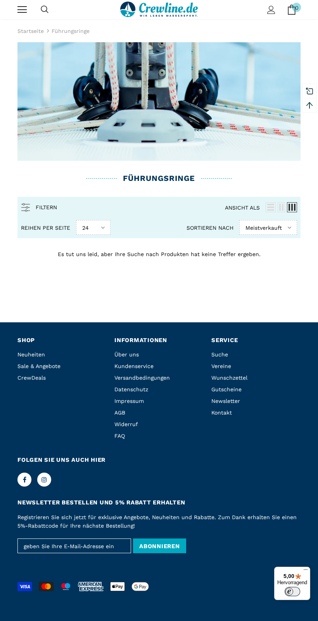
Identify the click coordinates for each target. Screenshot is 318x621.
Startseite (30, 31)
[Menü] (305, 571)
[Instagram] (44, 480)
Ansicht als (242, 208)
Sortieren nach (210, 228)
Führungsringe (71, 31)
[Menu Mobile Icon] (22, 9)
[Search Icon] (44, 10)
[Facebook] (24, 480)
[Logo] (159, 9)
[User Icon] (271, 10)
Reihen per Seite (45, 228)
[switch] (292, 591)
